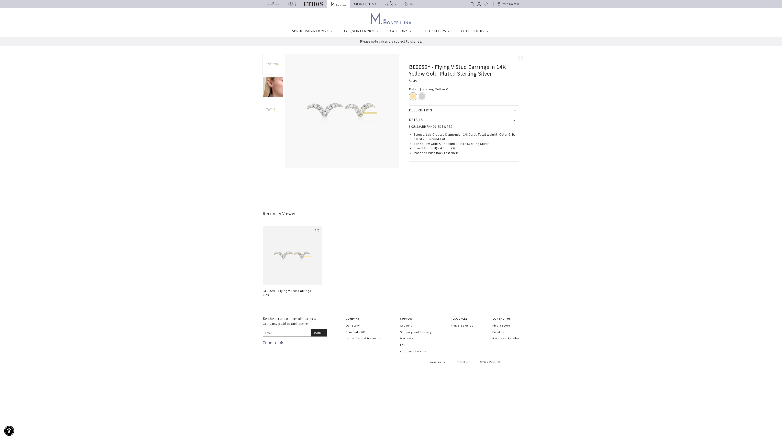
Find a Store (501, 326)
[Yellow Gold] (413, 96)
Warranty (406, 339)
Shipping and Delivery (416, 332)
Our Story (353, 326)
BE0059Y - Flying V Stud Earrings (287, 291)
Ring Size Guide (462, 326)
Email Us (498, 332)
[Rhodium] (422, 96)
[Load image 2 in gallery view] (273, 87)
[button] (472, 4)
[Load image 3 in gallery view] (273, 109)
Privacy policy (437, 362)
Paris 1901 (495, 362)
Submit (318, 332)
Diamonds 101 (356, 332)
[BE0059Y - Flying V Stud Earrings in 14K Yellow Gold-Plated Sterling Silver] (292, 255)
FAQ (403, 345)
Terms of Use (462, 362)
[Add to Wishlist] (467, 58)
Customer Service (413, 352)
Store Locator (510, 4)
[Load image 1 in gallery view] (273, 64)
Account (406, 326)
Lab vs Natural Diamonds (363, 339)
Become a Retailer (505, 339)
